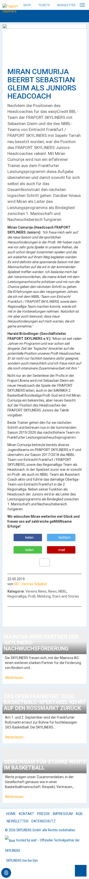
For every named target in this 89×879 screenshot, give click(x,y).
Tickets (44, 5)
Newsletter (66, 5)
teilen (29, 537)
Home (11, 814)
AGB (79, 814)
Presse (43, 814)
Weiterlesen (14, 678)
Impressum (63, 814)
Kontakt (26, 814)
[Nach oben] (81, 871)
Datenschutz (43, 821)
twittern (64, 537)
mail (61, 550)
